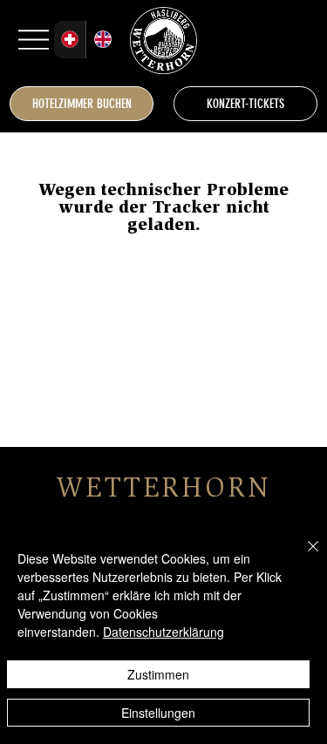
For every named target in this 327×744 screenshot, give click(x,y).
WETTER (118, 490)
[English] (102, 39)
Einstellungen (158, 712)
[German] (70, 39)
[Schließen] (303, 557)
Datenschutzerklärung (163, 631)
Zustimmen (158, 674)
